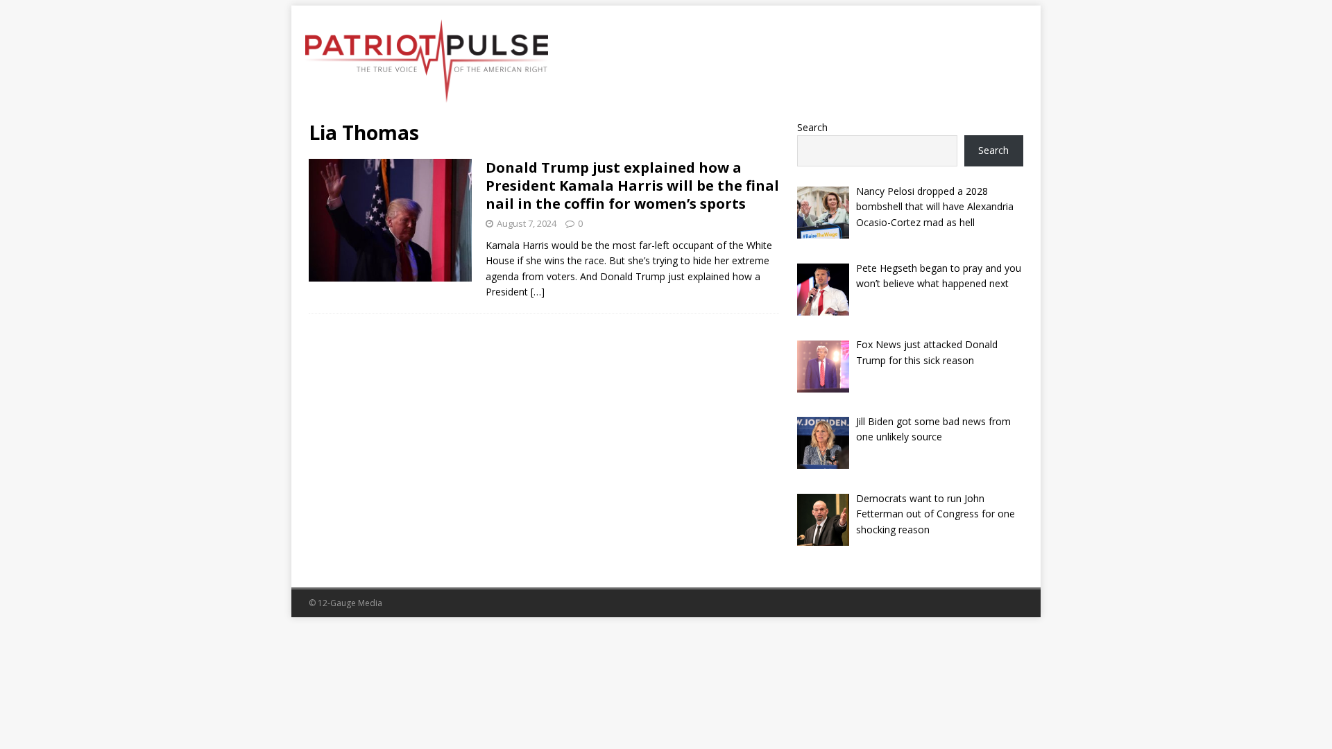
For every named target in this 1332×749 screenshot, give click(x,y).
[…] (538, 291)
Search (812, 127)
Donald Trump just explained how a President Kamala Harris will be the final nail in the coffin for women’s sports (632, 185)
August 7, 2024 (526, 223)
